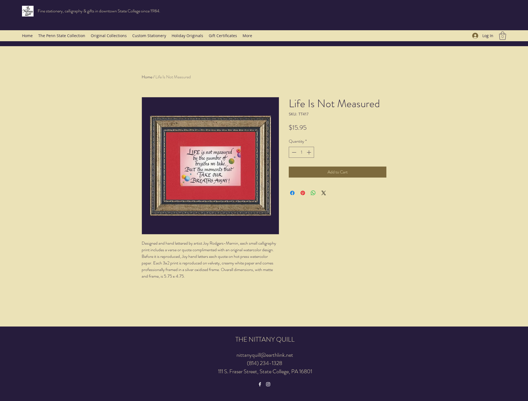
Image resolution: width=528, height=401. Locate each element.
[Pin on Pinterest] (302, 193)
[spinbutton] (301, 152)
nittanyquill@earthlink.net (265, 355)
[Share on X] (323, 193)
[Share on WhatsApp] (313, 193)
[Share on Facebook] (292, 193)
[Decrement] (293, 152)
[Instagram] (268, 384)
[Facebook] (260, 384)
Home (147, 77)
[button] (502, 36)
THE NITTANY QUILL (265, 339)
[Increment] (309, 152)
